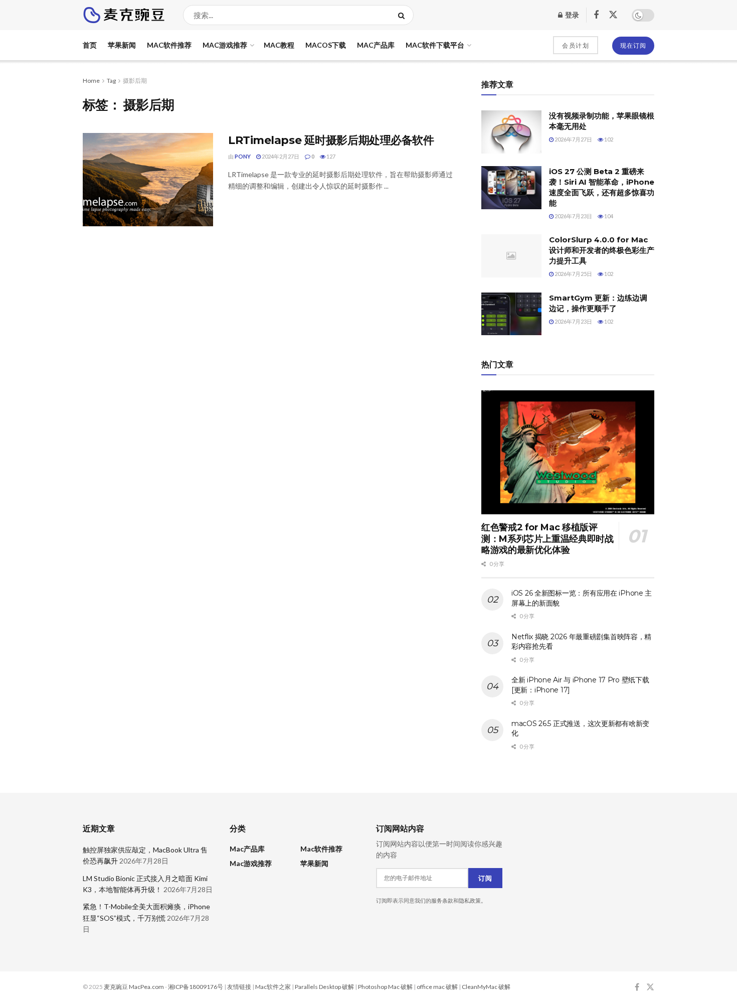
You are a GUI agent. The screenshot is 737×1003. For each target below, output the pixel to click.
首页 (90, 45)
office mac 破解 (437, 986)
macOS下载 (325, 45)
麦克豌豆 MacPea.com (134, 986)
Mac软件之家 (273, 986)
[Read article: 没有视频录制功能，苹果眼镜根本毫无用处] (511, 132)
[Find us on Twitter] (613, 15)
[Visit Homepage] (124, 15)
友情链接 (239, 986)
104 (608, 216)
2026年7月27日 (573, 139)
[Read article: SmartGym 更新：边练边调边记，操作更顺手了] (511, 314)
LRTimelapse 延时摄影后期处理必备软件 (331, 140)
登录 (571, 15)
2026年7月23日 (573, 216)
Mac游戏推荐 (225, 45)
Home (91, 80)
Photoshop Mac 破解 (385, 986)
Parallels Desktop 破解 (324, 986)
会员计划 (575, 45)
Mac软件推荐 (169, 45)
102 (608, 139)
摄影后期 (135, 80)
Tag (111, 80)
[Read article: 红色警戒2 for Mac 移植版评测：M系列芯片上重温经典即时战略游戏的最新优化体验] (567, 452)
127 (330, 156)
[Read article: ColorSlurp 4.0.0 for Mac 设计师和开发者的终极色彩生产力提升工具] (511, 255)
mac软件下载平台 (435, 45)
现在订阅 (633, 45)
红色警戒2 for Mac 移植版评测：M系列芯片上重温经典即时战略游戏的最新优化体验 (547, 538)
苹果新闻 (122, 45)
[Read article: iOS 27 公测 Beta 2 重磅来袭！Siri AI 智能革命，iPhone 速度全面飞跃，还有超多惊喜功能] (511, 187)
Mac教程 (279, 45)
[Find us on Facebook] (596, 15)
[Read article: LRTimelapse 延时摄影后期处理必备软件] (148, 179)
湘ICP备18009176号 (195, 986)
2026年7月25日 (573, 273)
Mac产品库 (376, 45)
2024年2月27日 (280, 156)
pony (243, 156)
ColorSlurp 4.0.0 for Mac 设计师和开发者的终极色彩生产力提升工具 (601, 250)
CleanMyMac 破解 (486, 986)
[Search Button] (403, 15)
